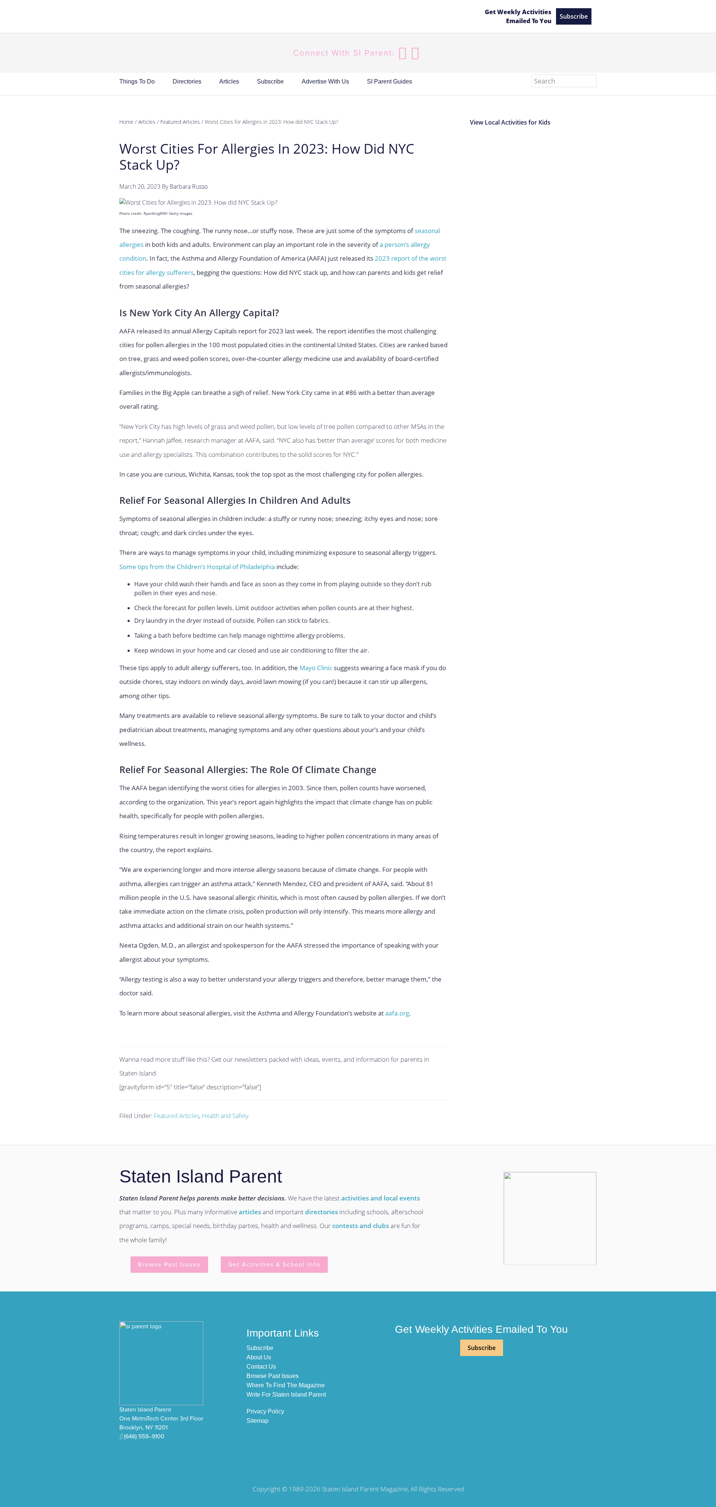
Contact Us (261, 1366)
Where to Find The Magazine (285, 1385)
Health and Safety (225, 1116)
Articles (147, 121)
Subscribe (574, 16)
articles (250, 1212)
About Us (258, 1357)
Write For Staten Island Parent (286, 1394)
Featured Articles (176, 1116)
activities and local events (380, 1198)
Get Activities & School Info (274, 1264)
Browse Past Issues (169, 1264)
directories (321, 1212)
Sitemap (257, 1420)
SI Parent (295, 16)
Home (126, 121)
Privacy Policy (265, 1411)
